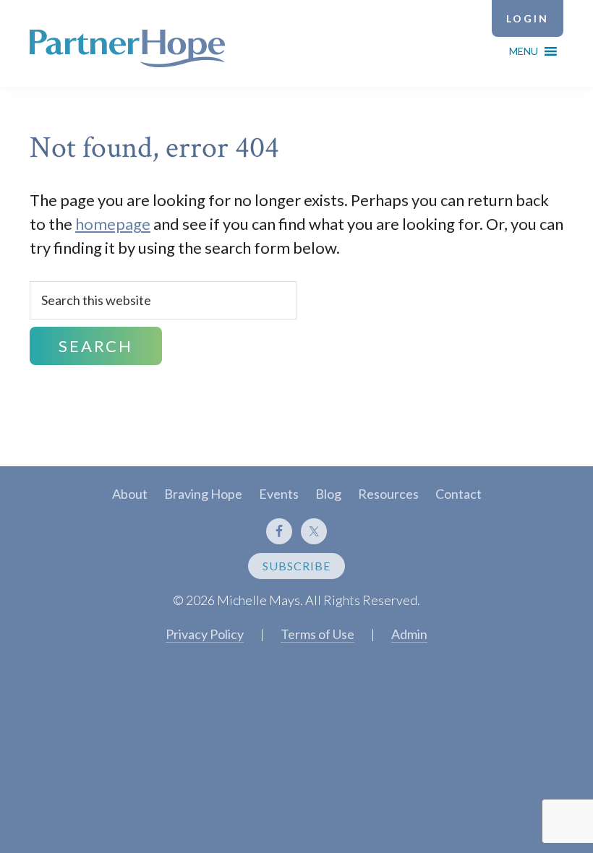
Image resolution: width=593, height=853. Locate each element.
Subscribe (296, 566)
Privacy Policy (205, 634)
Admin (409, 634)
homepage (112, 223)
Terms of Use (317, 634)
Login (527, 18)
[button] (523, 51)
